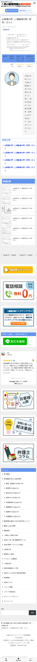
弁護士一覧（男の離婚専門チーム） (15, 540)
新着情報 (7, 577)
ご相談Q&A (7, 563)
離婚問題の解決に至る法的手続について (17, 521)
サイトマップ (8, 601)
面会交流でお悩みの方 (13, 493)
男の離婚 (7, 474)
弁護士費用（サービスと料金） (14, 544)
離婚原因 (7, 530)
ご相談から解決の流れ (11, 535)
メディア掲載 (8, 587)
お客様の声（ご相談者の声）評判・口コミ (23, 189)
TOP (17, 623)
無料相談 (18, 660)
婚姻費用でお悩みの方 (13, 507)
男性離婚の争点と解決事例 (12, 479)
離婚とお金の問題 (9, 526)
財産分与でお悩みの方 (13, 497)
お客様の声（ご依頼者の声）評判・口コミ (23, 209)
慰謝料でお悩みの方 (12, 512)
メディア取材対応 (9, 592)
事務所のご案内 (9, 554)
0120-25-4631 (13, 10)
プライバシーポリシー (11, 596)
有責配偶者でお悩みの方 (14, 502)
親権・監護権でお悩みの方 (14, 483)
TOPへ (31, 660)
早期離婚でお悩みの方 (13, 516)
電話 (6, 660)
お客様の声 (6, 29)
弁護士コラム (8, 582)
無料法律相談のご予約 (11, 568)
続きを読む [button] (6, 373)
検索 (2, 609)
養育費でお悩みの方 (12, 488)
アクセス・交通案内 (10, 559)
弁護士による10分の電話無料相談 (15, 573)
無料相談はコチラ (25, 10)
